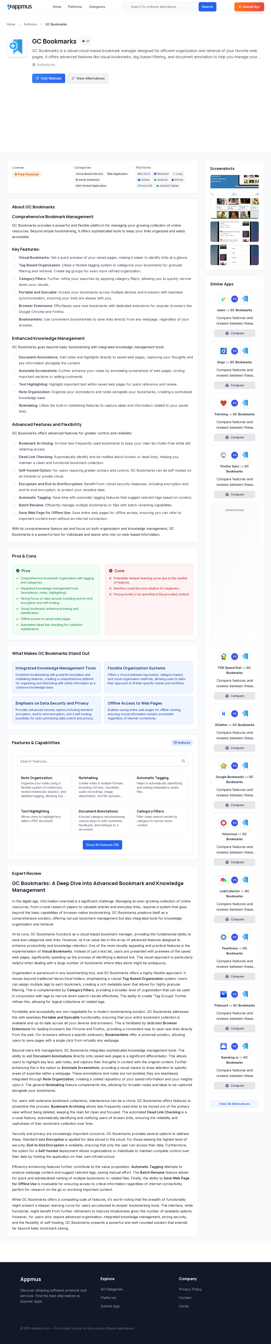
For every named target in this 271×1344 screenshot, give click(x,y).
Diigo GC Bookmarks (234, 362)
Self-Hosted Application (91, 185)
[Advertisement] (135, 121)
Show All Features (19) (102, 845)
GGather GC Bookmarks (234, 725)
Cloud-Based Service (89, 173)
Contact (185, 1298)
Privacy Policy (190, 1289)
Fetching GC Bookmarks (235, 414)
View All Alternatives (234, 1104)
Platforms (75, 6)
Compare (237, 333)
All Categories (112, 1289)
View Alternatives (90, 78)
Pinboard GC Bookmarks (234, 1005)
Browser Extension (88, 179)
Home (57, 6)
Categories (97, 6)
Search (207, 6)
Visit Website (51, 78)
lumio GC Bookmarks (234, 310)
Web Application (117, 173)
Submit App (251, 6)
